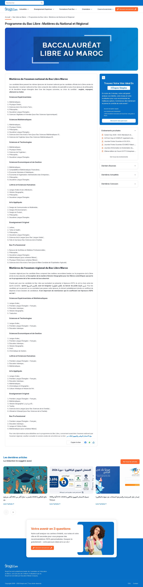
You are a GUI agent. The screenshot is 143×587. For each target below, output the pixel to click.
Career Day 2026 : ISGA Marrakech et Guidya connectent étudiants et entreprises (119, 135)
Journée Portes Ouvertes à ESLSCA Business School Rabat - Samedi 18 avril (118, 141)
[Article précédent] (6, 512)
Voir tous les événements (119, 157)
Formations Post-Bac (67, 9)
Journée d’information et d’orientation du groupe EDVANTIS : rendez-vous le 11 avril (119, 148)
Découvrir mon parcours (127, 9)
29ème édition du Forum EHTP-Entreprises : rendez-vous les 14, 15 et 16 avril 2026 (119, 151)
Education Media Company (29, 576)
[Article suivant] (13, 512)
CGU (129, 583)
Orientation (86, 9)
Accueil (7, 17)
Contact (135, 583)
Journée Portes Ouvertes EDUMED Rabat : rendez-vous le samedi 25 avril (119, 145)
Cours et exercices (104, 9)
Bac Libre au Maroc (19, 17)
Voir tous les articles (130, 462)
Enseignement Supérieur (43, 9)
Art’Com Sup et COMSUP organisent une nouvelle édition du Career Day (118, 138)
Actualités (23, 9)
